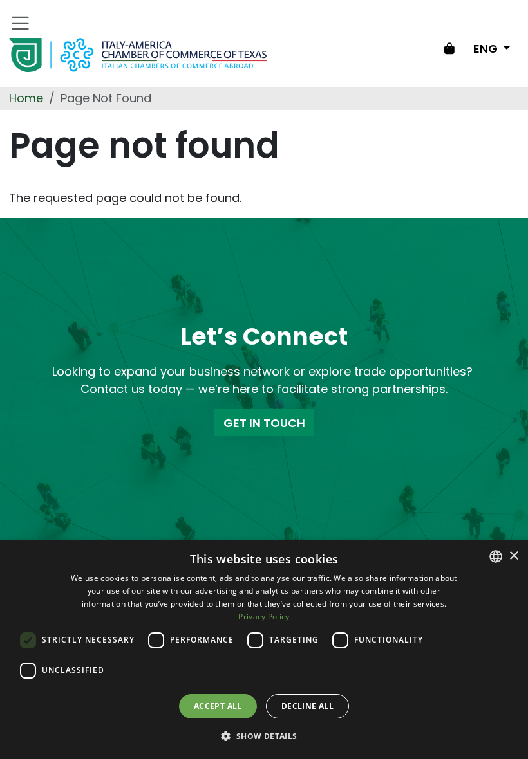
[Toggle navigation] (20, 23)
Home (26, 98)
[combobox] (495, 556)
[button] (264, 736)
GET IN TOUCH (264, 423)
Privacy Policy (263, 616)
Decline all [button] (307, 705)
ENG (486, 49)
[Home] (138, 55)
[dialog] (264, 649)
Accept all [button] (218, 705)
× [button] (513, 556)
